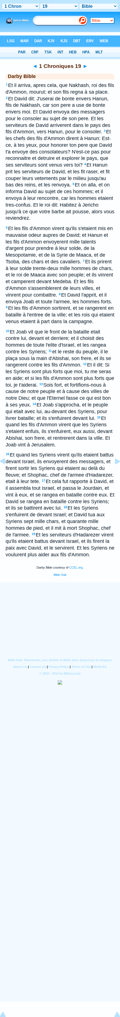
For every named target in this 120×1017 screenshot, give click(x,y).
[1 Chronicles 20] (113, 474)
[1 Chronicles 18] (7, 474)
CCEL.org (76, 567)
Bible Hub (60, 574)
